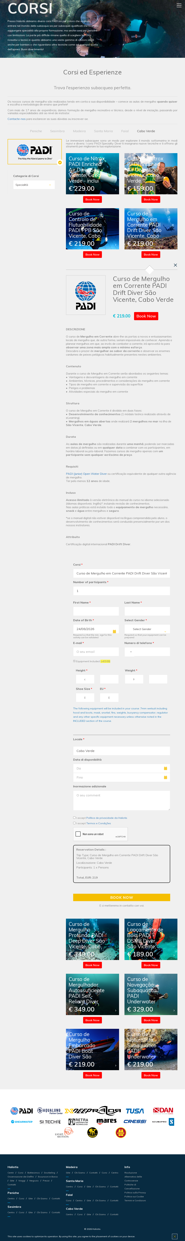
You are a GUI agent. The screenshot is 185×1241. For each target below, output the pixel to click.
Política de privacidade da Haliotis (106, 818)
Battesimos (33, 1172)
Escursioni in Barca (47, 1176)
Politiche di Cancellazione (132, 1186)
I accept (101, 817)
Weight (131, 670)
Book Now (92, 199)
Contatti (55, 1198)
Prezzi (46, 1180)
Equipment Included (93, 661)
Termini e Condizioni (135, 1200)
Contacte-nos (17, 119)
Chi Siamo (42, 1198)
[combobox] (147, 629)
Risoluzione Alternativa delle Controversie (133, 1176)
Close (174, 1236)
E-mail (78, 642)
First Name (82, 602)
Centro (11, 1198)
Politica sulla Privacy (135, 1192)
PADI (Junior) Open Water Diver (86, 473)
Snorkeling (49, 1172)
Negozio (34, 1180)
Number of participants (90, 582)
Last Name (133, 602)
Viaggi (22, 1180)
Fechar (175, 265)
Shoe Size (84, 688)
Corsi (78, 564)
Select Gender (135, 620)
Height (81, 670)
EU (103, 688)
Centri (11, 1172)
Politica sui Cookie (134, 1196)
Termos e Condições (98, 823)
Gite (12, 1180)
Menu (179, 5)
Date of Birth (83, 620)
